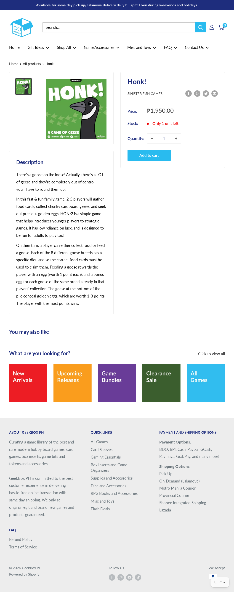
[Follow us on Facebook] (112, 577)
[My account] (212, 27)
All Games (99, 441)
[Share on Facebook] (188, 93)
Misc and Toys (139, 47)
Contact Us (194, 47)
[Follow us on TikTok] (138, 577)
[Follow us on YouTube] (129, 577)
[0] (221, 27)
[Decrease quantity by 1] (152, 138)
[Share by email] (214, 93)
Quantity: (136, 138)
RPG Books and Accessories (114, 493)
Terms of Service (23, 547)
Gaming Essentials (106, 457)
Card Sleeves (101, 449)
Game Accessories (99, 47)
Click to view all (212, 353)
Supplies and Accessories (112, 478)
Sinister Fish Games (145, 93)
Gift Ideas (36, 47)
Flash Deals (100, 508)
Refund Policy (20, 539)
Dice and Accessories (108, 485)
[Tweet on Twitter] (206, 93)
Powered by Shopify (24, 574)
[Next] (225, 380)
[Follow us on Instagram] (120, 577)
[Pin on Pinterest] (197, 93)
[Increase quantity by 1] (176, 138)
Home (14, 47)
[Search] (200, 27)
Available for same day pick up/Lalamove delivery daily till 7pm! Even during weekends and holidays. (117, 5)
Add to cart (149, 155)
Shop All (64, 47)
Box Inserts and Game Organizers (109, 467)
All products (32, 64)
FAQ (168, 47)
